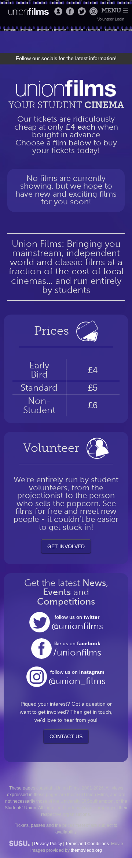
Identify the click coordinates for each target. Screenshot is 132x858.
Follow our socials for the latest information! (66, 58)
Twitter (82, 11)
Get (66, 546)
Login (58, 11)
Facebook (70, 11)
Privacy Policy (48, 843)
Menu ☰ (114, 10)
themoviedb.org (86, 850)
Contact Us (66, 736)
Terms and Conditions (87, 843)
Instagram (93, 11)
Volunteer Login (110, 19)
